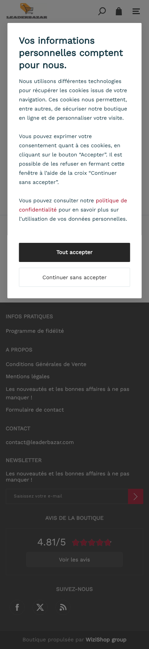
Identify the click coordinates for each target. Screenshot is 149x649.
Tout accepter (75, 252)
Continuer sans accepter (74, 278)
